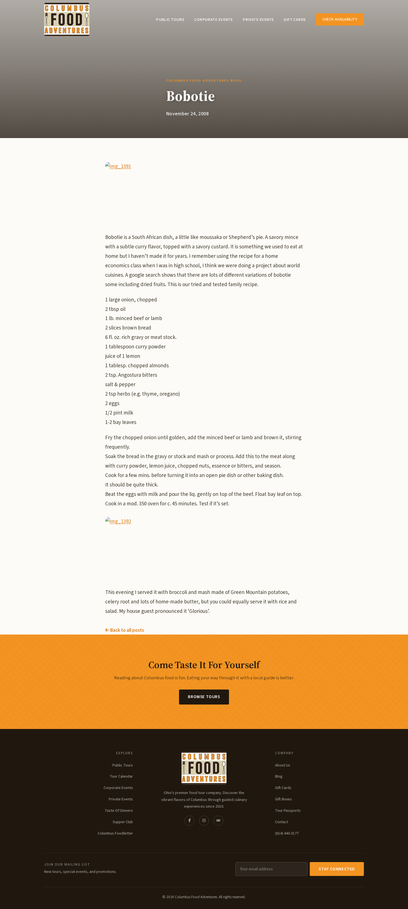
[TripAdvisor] (218, 821)
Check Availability (340, 19)
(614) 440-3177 (287, 833)
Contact (281, 822)
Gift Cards (295, 20)
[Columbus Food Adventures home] (204, 768)
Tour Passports (288, 810)
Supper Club (123, 822)
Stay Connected (337, 869)
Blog (279, 776)
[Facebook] (190, 821)
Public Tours (170, 20)
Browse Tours (204, 697)
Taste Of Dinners (119, 810)
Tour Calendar (121, 776)
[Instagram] (204, 821)
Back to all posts (126, 630)
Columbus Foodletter (115, 833)
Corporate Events (213, 20)
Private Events (258, 20)
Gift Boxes (283, 799)
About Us (282, 765)
